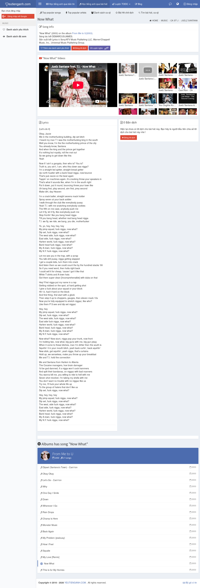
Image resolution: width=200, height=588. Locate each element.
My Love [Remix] (119, 557)
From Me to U (82, 33)
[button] (40, 4)
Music (164, 20)
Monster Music (119, 525)
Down (119, 499)
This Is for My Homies (119, 569)
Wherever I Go (119, 505)
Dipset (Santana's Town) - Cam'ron (119, 467)
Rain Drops (119, 512)
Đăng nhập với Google (17, 16)
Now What (46, 19)
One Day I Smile (119, 492)
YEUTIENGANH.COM (76, 582)
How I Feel (119, 544)
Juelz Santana (189, 20)
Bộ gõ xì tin (191, 582)
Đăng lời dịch (80, 48)
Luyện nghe (100, 48)
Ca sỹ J (174, 20)
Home (155, 20)
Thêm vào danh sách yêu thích (56, 48)
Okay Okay (119, 473)
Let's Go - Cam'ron (119, 480)
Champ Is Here (119, 518)
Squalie (119, 550)
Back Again (119, 531)
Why (119, 486)
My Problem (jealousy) (119, 537)
